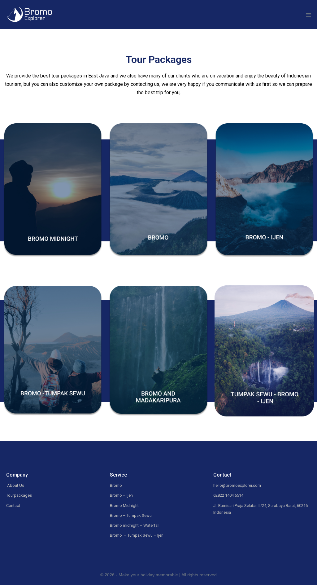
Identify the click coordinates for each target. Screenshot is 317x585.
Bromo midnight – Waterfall (134, 525)
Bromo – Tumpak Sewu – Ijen (136, 535)
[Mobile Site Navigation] (308, 14)
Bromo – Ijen (121, 495)
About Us (15, 485)
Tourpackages (19, 495)
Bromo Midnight (124, 505)
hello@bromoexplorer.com (237, 485)
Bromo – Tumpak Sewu (131, 515)
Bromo (116, 485)
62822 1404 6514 (228, 495)
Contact (13, 505)
